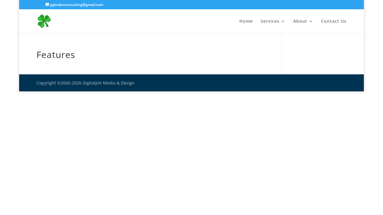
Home (246, 21)
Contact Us (333, 21)
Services (270, 21)
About (300, 21)
